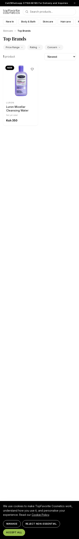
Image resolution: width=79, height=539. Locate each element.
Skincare (48, 21)
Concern (52, 47)
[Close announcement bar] (74, 3)
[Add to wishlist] (32, 69)
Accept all (14, 532)
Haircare (66, 21)
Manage (11, 523)
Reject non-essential (41, 523)
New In (10, 21)
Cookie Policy (40, 514)
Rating (33, 47)
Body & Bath (28, 21)
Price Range (13, 47)
